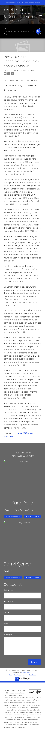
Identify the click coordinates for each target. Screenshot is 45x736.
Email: (6, 623)
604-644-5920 (33, 577)
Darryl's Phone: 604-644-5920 (32, 2)
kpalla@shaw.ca (14, 516)
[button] (12, 2)
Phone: (7, 612)
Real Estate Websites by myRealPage (22, 675)
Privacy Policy (26, 673)
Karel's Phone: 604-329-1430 (13, 2)
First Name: (9, 590)
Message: (8, 634)
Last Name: (9, 601)
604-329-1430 (33, 516)
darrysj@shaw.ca (13, 577)
